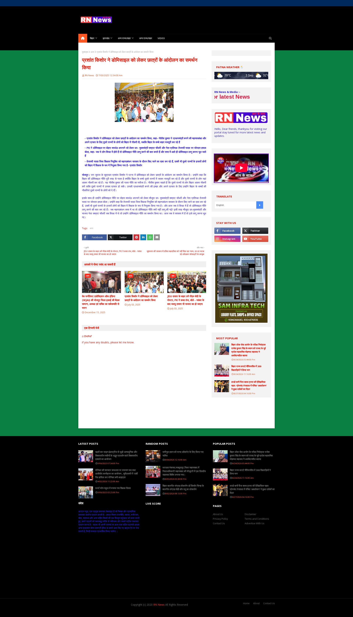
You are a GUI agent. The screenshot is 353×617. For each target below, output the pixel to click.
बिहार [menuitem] (92, 38)
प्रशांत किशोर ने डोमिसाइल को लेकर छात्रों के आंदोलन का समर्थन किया (141, 298)
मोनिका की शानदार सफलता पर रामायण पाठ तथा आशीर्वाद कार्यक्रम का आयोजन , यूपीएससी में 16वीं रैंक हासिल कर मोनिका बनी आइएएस (116, 473)
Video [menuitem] (161, 38)
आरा (92, 51)
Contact (106, 3)
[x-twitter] (253, 3)
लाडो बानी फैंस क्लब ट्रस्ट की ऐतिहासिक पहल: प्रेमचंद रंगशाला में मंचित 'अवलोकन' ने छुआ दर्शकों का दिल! (249, 385)
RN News (89, 75)
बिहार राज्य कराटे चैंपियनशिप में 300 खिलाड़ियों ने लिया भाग (246, 368)
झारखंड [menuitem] (106, 38)
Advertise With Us (254, 523)
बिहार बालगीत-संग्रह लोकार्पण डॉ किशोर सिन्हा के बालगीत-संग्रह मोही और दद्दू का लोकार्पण (183, 487)
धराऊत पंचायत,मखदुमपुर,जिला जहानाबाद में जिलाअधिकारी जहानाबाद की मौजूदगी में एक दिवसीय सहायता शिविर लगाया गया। (184, 471)
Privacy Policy (220, 518)
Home (81, 3)
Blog (121, 612)
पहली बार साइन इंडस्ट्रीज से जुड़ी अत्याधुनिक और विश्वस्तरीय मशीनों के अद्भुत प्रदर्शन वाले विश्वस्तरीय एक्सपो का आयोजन (116, 455)
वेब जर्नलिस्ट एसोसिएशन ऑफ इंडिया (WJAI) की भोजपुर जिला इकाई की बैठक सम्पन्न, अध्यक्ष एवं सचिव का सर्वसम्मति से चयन (101, 302)
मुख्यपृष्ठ (85, 51)
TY (99, 612)
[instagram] (259, 3)
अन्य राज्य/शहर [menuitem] (124, 38)
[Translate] (259, 205)
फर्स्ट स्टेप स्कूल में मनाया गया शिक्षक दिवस (113, 488)
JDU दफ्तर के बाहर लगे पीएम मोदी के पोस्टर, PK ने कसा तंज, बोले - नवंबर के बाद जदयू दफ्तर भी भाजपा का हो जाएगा (185, 300)
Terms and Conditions (257, 518)
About (256, 603)
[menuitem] (82, 38)
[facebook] (246, 3)
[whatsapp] (266, 3)
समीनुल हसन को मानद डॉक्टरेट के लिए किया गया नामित (183, 453)
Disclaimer (250, 514)
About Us (93, 3)
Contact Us (219, 523)
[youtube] (255, 239)
